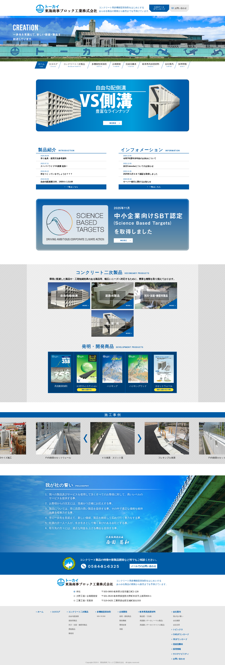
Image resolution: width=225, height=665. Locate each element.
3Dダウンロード (180, 639)
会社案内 (169, 64)
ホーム (41, 64)
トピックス (178, 629)
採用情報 (182, 64)
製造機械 (122, 620)
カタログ (53, 64)
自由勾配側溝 (74, 616)
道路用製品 (73, 620)
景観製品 (72, 629)
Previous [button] (85, 438)
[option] (112, 38)
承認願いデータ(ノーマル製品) (151, 620)
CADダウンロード (181, 634)
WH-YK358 (101, 616)
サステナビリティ (181, 654)
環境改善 (122, 625)
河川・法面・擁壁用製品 (78, 625)
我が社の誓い (178, 616)
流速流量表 (131, 64)
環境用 (71, 633)
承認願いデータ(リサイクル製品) (152, 625)
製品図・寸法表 (146, 616)
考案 (121, 629)
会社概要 (176, 620)
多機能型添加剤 (99, 64)
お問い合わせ (181, 8)
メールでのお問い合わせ (143, 566)
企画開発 (116, 64)
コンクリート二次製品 (74, 64)
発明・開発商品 (125, 616)
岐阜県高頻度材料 (150, 64)
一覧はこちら (72, 187)
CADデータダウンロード (159, 8)
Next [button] (140, 438)
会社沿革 (176, 625)
